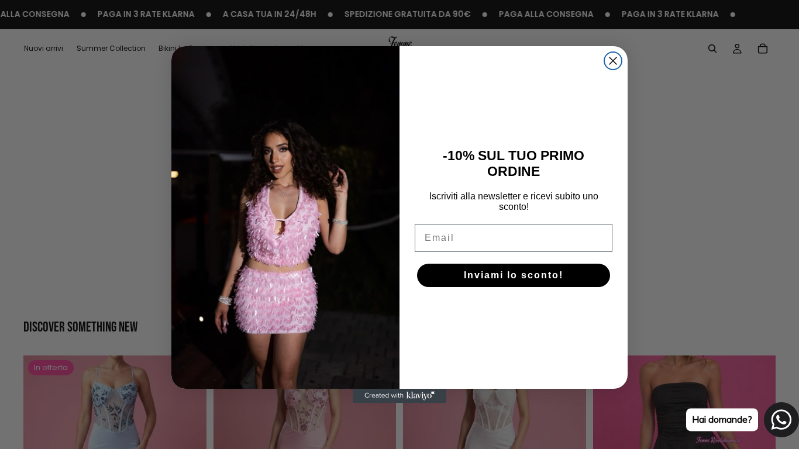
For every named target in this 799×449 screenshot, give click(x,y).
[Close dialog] (613, 61)
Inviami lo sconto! (513, 275)
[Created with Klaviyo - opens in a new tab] (399, 396)
